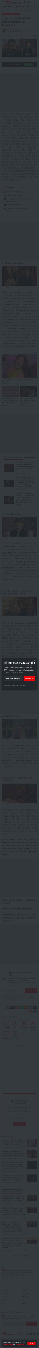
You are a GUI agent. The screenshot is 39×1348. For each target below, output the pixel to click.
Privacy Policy (8, 1344)
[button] (32, 1343)
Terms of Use (20, 1344)
